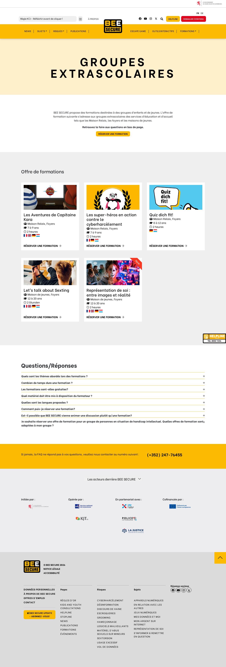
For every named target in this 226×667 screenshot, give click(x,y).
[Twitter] (156, 18)
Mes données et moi (147, 616)
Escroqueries (106, 613)
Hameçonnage (107, 621)
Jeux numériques (145, 612)
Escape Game (138, 31)
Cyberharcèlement (110, 600)
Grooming (104, 617)
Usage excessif (107, 642)
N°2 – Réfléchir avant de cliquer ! (41, 18)
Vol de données (107, 646)
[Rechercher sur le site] (161, 19)
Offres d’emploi (34, 598)
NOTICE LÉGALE (52, 568)
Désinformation (108, 604)
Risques (57, 31)
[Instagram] (150, 18)
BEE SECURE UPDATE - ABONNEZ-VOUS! (40, 614)
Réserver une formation (113, 133)
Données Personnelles (39, 589)
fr (198, 13)
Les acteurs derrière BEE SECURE (112, 479)
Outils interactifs (163, 31)
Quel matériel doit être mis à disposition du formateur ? (56, 396)
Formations (187, 31)
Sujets (41, 31)
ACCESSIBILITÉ (52, 573)
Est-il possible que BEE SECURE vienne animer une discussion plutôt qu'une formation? (76, 415)
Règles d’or (68, 600)
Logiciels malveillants (112, 626)
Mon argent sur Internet (145, 622)
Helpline (173, 18)
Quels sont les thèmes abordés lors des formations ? (54, 376)
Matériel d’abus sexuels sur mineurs (111, 632)
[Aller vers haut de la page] (220, 558)
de (202, 13)
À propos (93, 18)
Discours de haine (109, 609)
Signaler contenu (193, 18)
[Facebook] (140, 18)
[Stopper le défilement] (80, 19)
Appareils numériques (148, 600)
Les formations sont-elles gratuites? (44, 389)
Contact (29, 602)
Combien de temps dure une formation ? (46, 383)
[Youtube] (145, 18)
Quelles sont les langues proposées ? (44, 402)
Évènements (68, 633)
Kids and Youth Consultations (70, 606)
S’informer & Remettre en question (149, 634)
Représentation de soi (148, 628)
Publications (78, 31)
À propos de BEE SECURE (39, 593)
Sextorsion (104, 638)
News (27, 31)
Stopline (66, 616)
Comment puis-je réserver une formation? (48, 409)
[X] (188, 590)
